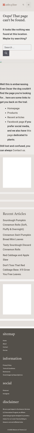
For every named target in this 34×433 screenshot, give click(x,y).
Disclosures (6, 371)
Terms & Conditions (9, 368)
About (5, 344)
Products (12, 112)
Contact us (19, 150)
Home (5, 340)
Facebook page (15, 121)
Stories (5, 350)
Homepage (13, 108)
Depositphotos (18, 375)
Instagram (6, 393)
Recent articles (15, 117)
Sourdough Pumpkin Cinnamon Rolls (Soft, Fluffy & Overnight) (15, 225)
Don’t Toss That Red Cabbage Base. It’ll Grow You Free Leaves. (16, 270)
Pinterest (6, 390)
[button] (23, 5)
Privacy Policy (7, 365)
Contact (5, 347)
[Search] (6, 53)
